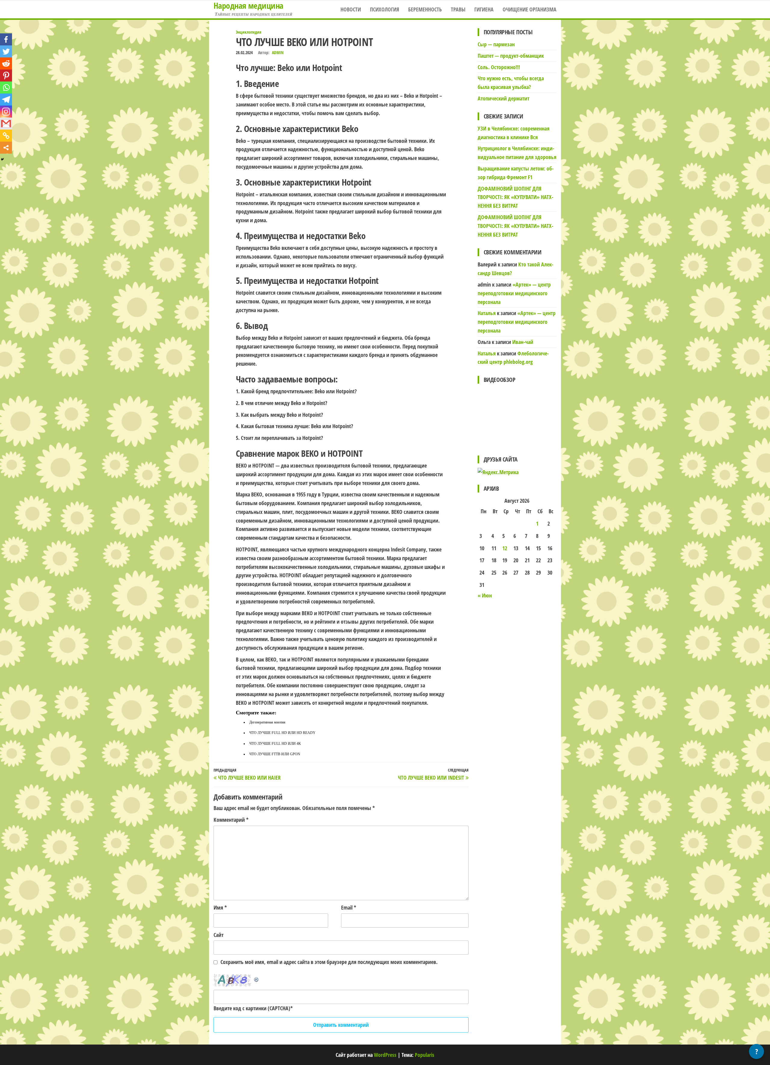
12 (504, 548)
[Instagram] (6, 112)
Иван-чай (522, 341)
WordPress (385, 1054)
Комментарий (231, 819)
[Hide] (2, 159)
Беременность (425, 9)
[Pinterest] (6, 75)
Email (348, 907)
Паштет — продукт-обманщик (511, 55)
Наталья (487, 313)
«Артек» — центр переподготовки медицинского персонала (514, 293)
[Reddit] (6, 63)
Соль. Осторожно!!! (499, 67)
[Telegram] (6, 100)
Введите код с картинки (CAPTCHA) (252, 1008)
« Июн (485, 595)
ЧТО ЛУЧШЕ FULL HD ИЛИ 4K (275, 743)
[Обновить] (256, 978)
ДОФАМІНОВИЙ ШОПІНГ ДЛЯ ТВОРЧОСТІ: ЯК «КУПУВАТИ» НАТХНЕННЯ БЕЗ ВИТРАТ (515, 197)
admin (278, 52)
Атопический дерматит (503, 98)
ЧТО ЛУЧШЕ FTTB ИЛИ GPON (274, 754)
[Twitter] (6, 51)
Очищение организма (529, 9)
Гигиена (484, 9)
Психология (384, 9)
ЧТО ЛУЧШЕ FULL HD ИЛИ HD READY (282, 733)
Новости (350, 9)
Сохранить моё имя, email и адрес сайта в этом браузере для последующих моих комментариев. (329, 961)
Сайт (218, 934)
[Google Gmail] (6, 124)
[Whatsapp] (6, 87)
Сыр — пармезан (496, 44)
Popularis (424, 1054)
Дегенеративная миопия (267, 722)
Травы (458, 9)
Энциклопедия (248, 32)
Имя (220, 907)
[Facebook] (6, 39)
